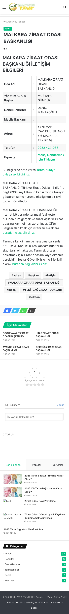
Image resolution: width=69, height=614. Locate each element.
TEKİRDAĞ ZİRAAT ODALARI (43, 289)
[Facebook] (6, 310)
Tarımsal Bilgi (12, 569)
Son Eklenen (13, 464)
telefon (35, 297)
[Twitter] (14, 310)
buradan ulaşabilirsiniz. (19, 232)
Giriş (61, 404)
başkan (34, 275)
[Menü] (4, 8)
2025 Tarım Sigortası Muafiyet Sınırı (24, 529)
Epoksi (34, 607)
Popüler (36, 464)
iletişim (51, 275)
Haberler (9, 559)
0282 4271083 (48, 147)
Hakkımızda (56, 602)
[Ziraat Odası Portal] (21, 7)
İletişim (10, 602)
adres (17, 275)
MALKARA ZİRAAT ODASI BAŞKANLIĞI (35, 282)
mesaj (12, 289)
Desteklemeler (12, 564)
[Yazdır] (30, 310)
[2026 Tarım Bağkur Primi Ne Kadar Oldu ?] (13, 479)
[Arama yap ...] (64, 8)
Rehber (21, 21)
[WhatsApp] (22, 310)
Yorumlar (58, 464)
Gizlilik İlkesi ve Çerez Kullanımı (32, 602)
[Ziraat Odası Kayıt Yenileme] (13, 504)
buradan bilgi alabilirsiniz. (30, 264)
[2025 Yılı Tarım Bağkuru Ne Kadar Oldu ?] (13, 492)
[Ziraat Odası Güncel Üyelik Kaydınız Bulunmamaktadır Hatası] (13, 519)
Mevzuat (9, 580)
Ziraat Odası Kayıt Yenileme (40, 500)
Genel (8, 575)
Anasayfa (11, 21)
